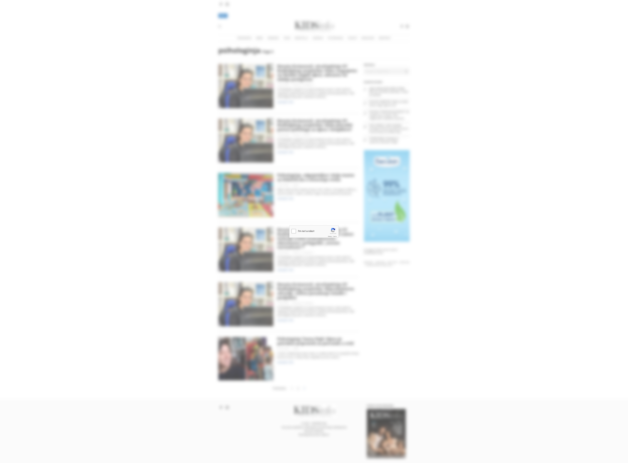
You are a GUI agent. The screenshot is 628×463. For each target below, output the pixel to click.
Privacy (330, 236)
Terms (335, 236)
